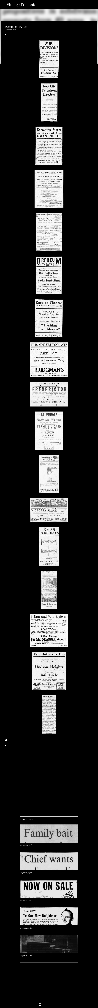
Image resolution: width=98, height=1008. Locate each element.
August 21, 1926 (26, 955)
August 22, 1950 (26, 928)
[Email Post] (6, 741)
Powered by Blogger (50, 1005)
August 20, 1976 (26, 845)
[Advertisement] (49, 790)
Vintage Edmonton (23, 4)
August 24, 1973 (26, 900)
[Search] (42, 4)
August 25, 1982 (26, 873)
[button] (6, 34)
